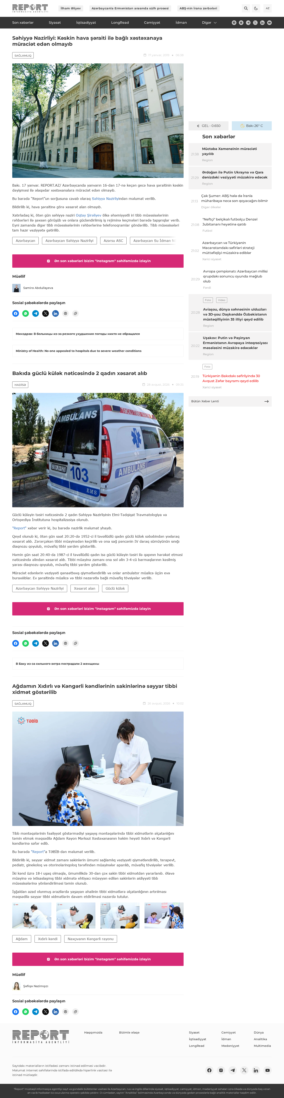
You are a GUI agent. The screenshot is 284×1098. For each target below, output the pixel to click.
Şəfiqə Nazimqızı (35, 986)
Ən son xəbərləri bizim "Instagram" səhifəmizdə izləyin (102, 261)
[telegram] (248, 22)
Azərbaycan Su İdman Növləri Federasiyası (169, 241)
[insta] (241, 22)
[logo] (30, 8)
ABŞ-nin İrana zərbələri (198, 8)
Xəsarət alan (84, 588)
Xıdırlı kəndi (47, 939)
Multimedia (262, 1046)
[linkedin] (262, 22)
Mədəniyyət (230, 1046)
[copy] (75, 313)
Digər (206, 23)
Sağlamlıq (23, 55)
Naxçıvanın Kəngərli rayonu (91, 939)
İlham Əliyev (71, 8)
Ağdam (22, 939)
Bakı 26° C (254, 126)
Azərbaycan (25, 241)
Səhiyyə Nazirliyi (105, 199)
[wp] (25, 313)
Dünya (259, 1032)
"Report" (19, 528)
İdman (226, 1039)
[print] (65, 313)
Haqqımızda (93, 1032)
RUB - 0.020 (211, 126)
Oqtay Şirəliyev (88, 215)
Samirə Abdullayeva (38, 288)
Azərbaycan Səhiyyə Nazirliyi (69, 241)
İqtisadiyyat (197, 1039)
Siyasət (194, 1032)
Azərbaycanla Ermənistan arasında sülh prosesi (130, 8)
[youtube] (269, 22)
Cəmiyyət (228, 1032)
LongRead (196, 1046)
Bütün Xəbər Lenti (205, 401)
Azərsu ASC (113, 241)
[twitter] (255, 22)
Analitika (260, 1039)
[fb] (234, 22)
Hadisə (20, 384)
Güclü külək (115, 588)
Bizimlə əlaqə (129, 1032)
